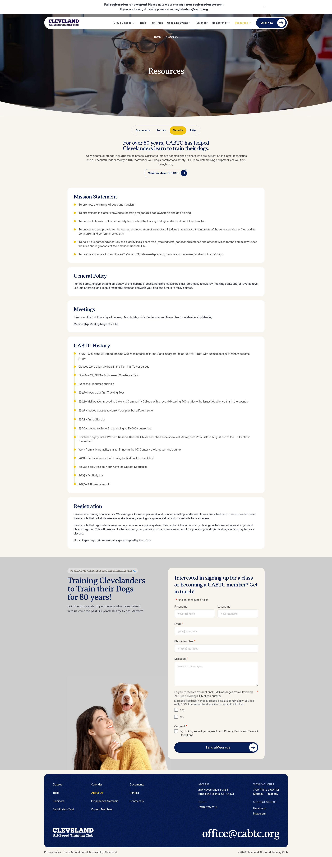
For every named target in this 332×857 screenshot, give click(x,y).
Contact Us (137, 801)
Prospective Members (104, 801)
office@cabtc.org (240, 833)
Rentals (161, 130)
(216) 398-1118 (207, 807)
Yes (182, 710)
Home (157, 37)
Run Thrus (157, 22)
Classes (57, 784)
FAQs (193, 130)
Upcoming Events (177, 22)
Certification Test (63, 809)
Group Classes (122, 22)
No (182, 717)
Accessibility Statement (103, 852)
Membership (219, 22)
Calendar (202, 22)
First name (180, 606)
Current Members (102, 809)
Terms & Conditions (75, 852)
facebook (259, 808)
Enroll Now (266, 22)
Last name (223, 606)
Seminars (58, 801)
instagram (259, 813)
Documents (143, 130)
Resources (241, 22)
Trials (143, 22)
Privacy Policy (233, 731)
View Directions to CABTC (163, 173)
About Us (177, 130)
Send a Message (217, 747)
